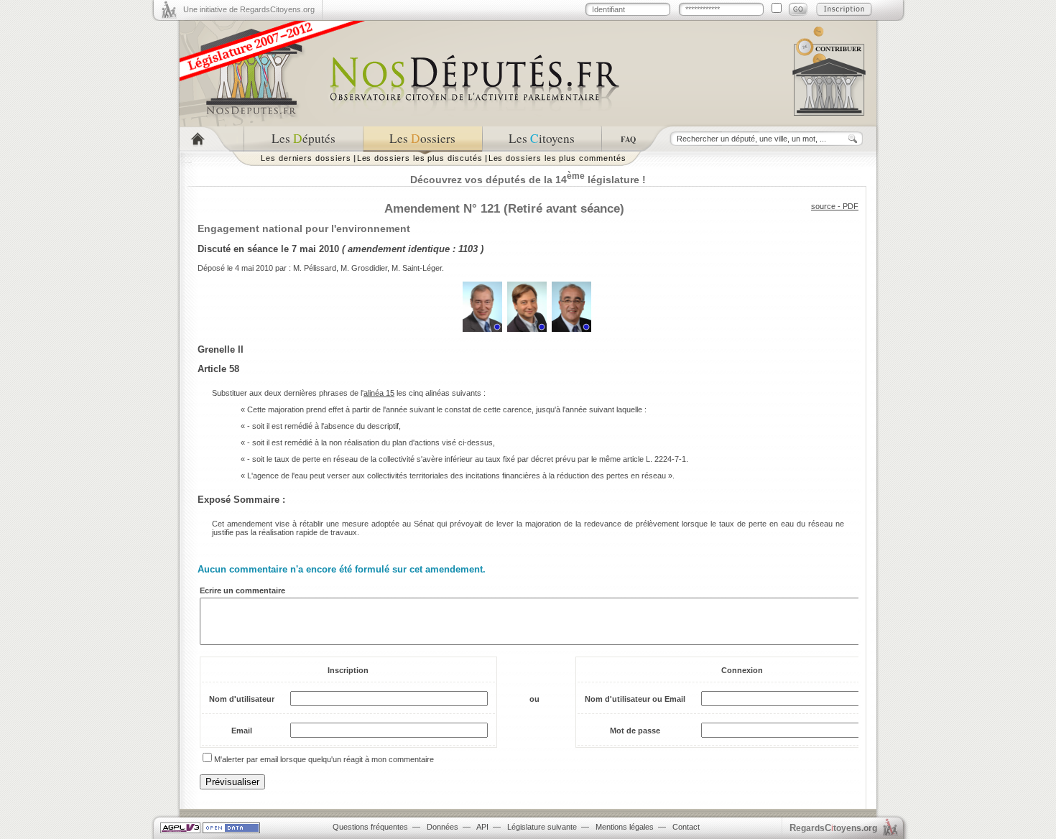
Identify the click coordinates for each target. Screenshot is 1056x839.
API (482, 826)
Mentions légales (625, 826)
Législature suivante (542, 826)
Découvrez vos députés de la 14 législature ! (528, 179)
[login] (798, 9)
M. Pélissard (314, 268)
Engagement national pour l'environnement (304, 228)
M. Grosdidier (364, 268)
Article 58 (218, 368)
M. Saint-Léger (417, 268)
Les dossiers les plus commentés (557, 158)
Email (241, 730)
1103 (468, 249)
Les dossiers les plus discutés (420, 158)
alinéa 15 (378, 393)
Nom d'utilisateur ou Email (635, 699)
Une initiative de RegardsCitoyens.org (249, 9)
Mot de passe (635, 730)
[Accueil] (212, 139)
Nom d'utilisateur (241, 699)
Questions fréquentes (370, 826)
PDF (850, 206)
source (823, 206)
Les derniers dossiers (306, 158)
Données (442, 826)
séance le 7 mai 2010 (293, 249)
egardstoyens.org (833, 827)
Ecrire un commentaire (242, 590)
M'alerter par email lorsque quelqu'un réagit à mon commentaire (324, 759)
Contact (686, 826)
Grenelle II (221, 349)
